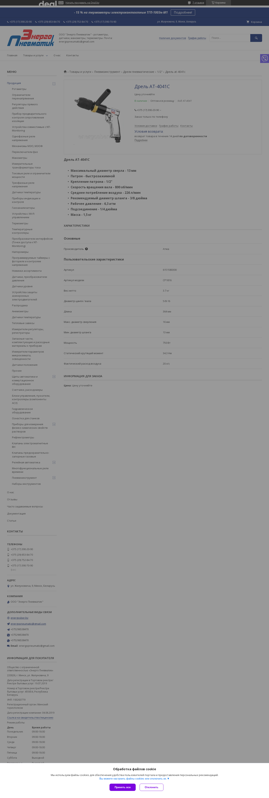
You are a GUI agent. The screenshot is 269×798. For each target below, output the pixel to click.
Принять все (123, 787)
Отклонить (151, 787)
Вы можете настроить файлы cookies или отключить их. (133, 778)
